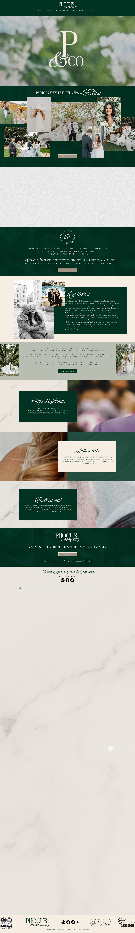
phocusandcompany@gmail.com (55, 929)
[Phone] (78, 922)
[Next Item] (110, 748)
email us (79, 561)
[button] (79, 10)
